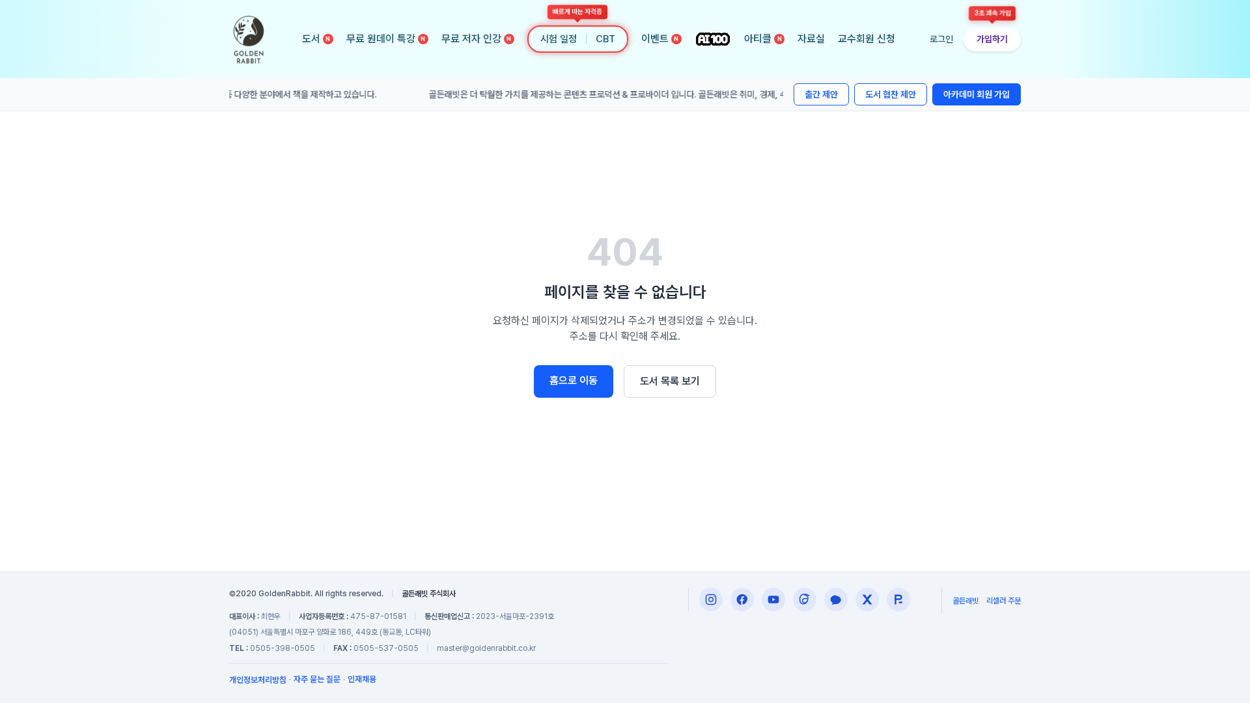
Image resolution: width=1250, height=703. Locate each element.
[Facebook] (742, 599)
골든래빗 (965, 600)
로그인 (941, 39)
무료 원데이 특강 (386, 39)
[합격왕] (898, 599)
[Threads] (804, 599)
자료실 (811, 39)
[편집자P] (773, 599)
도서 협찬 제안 (890, 94)
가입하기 (992, 39)
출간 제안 (821, 94)
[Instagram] (711, 599)
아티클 (763, 39)
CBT (605, 39)
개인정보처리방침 (257, 680)
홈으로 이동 (573, 380)
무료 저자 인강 (476, 39)
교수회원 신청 (866, 39)
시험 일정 (558, 39)
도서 (316, 39)
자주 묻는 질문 (317, 679)
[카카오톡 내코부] (836, 599)
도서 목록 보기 (670, 381)
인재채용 (362, 679)
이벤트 (660, 39)
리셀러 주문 (1003, 600)
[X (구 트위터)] (867, 599)
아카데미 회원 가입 (976, 94)
